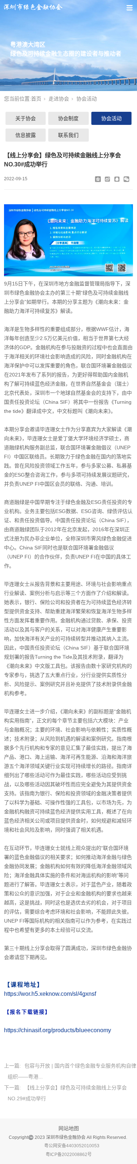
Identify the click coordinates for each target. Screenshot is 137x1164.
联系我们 (68, 135)
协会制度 (68, 118)
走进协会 (59, 99)
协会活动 (86, 99)
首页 (36, 99)
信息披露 (25, 135)
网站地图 (68, 1128)
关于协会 (25, 118)
